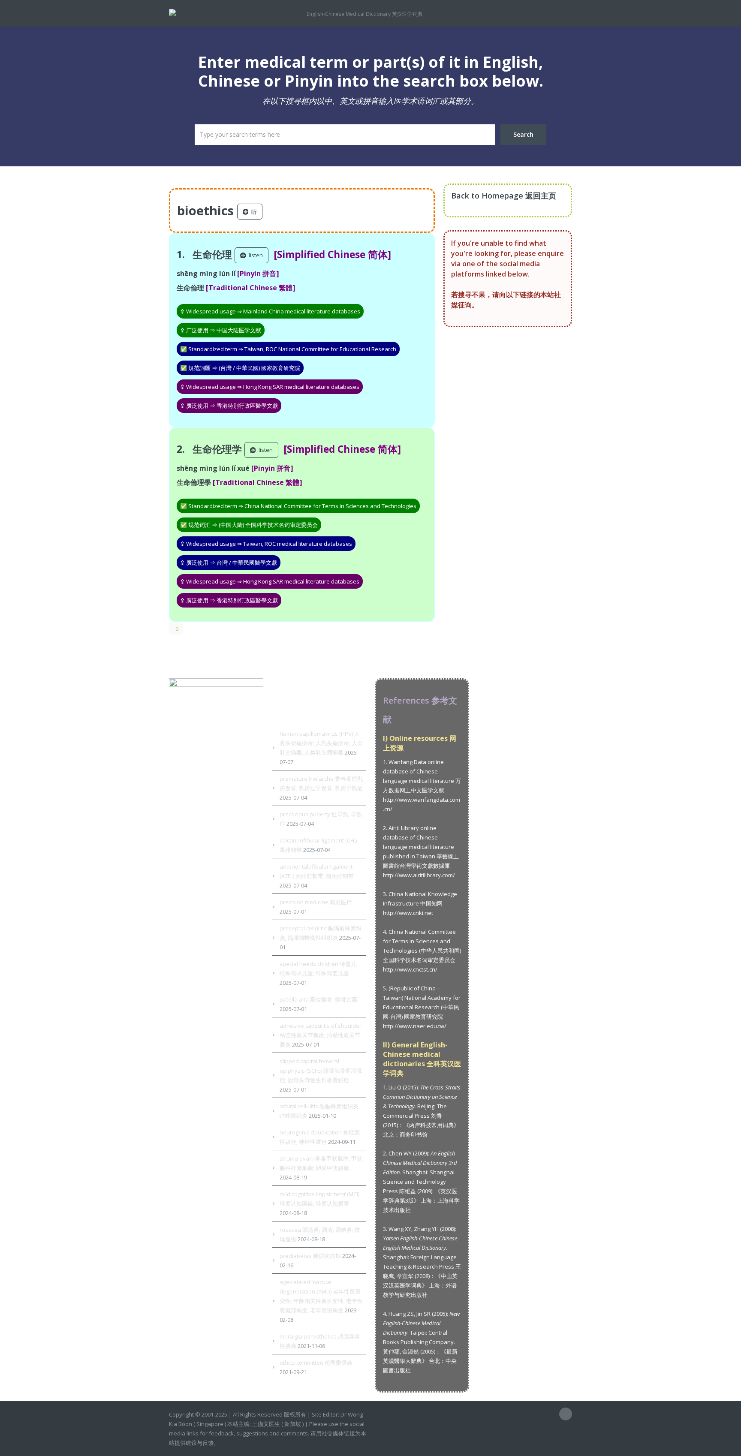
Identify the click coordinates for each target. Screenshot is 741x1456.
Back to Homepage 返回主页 (503, 195)
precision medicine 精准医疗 (316, 902)
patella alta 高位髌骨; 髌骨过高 (318, 999)
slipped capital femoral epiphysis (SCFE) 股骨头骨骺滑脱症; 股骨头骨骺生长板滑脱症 (321, 1070)
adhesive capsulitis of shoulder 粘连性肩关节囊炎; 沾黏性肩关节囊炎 (320, 1035)
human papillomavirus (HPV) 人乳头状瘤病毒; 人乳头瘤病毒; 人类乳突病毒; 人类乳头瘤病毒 (321, 743)
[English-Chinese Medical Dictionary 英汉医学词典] (238, 13)
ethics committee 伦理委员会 (316, 1362)
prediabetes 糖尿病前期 (310, 1256)
